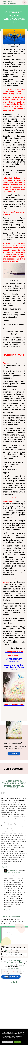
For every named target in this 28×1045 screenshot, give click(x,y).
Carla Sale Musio (12, 870)
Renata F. (7, 793)
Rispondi (4, 867)
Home (7, 971)
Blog (7, 973)
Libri (7, 977)
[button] (24, 2)
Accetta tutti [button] (18, 1041)
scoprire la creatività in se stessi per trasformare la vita (14, 667)
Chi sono (7, 975)
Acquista (14, 753)
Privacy (20, 973)
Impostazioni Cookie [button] (7, 1041)
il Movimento (20, 971)
